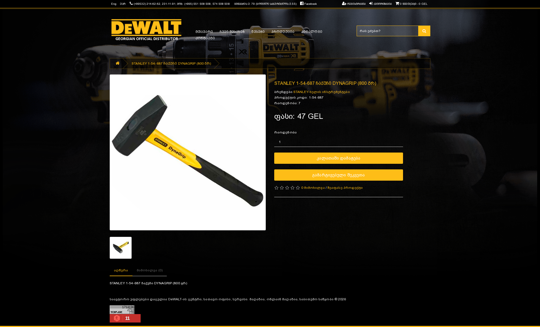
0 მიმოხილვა (313, 188)
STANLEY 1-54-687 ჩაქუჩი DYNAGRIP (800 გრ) (171, 63)
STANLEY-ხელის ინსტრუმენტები (321, 92)
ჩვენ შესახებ (232, 32)
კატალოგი (311, 32)
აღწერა (121, 270)
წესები (258, 32)
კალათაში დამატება (338, 158)
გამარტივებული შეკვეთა (338, 174)
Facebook (310, 3)
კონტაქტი (205, 38)
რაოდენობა (285, 132)
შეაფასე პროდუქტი (345, 188)
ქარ (122, 3)
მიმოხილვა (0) (150, 270)
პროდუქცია (282, 32)
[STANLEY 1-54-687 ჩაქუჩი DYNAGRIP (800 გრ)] (188, 152)
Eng (113, 3)
